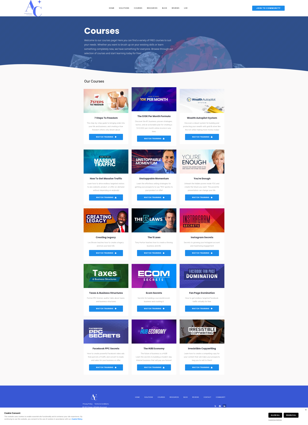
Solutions (124, 8)
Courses (138, 8)
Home (111, 8)
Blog (164, 8)
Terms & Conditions (101, 404)
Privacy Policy (88, 404)
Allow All (275, 415)
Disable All (291, 415)
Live (186, 8)
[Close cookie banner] (306, 410)
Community (220, 397)
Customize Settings (275, 420)
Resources (152, 8)
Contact (207, 397)
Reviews (175, 8)
